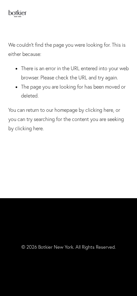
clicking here (99, 110)
